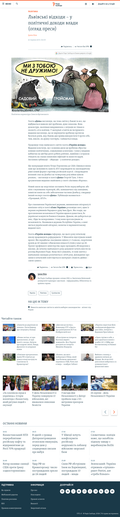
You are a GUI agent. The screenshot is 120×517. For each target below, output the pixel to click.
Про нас (34, 490)
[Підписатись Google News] (68, 491)
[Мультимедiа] (93, 4)
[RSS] (101, 491)
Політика (33, 12)
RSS (3, 504)
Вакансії (34, 504)
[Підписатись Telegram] (95, 491)
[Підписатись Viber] (90, 491)
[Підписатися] (112, 491)
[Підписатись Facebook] (62, 491)
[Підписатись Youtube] (79, 491)
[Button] (66, 46)
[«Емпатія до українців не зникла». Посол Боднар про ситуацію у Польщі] (9, 327)
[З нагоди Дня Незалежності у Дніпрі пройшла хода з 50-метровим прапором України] (74, 383)
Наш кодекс (36, 495)
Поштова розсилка (9, 499)
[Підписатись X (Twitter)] (73, 491)
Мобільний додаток (9, 495)
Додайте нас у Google (106, 4)
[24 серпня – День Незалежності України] (104, 383)
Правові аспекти (38, 499)
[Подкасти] (86, 4)
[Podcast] (106, 491)
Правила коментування (11, 508)
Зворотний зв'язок (38, 508)
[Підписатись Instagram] (84, 491)
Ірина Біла (32, 35)
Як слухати (5, 490)
